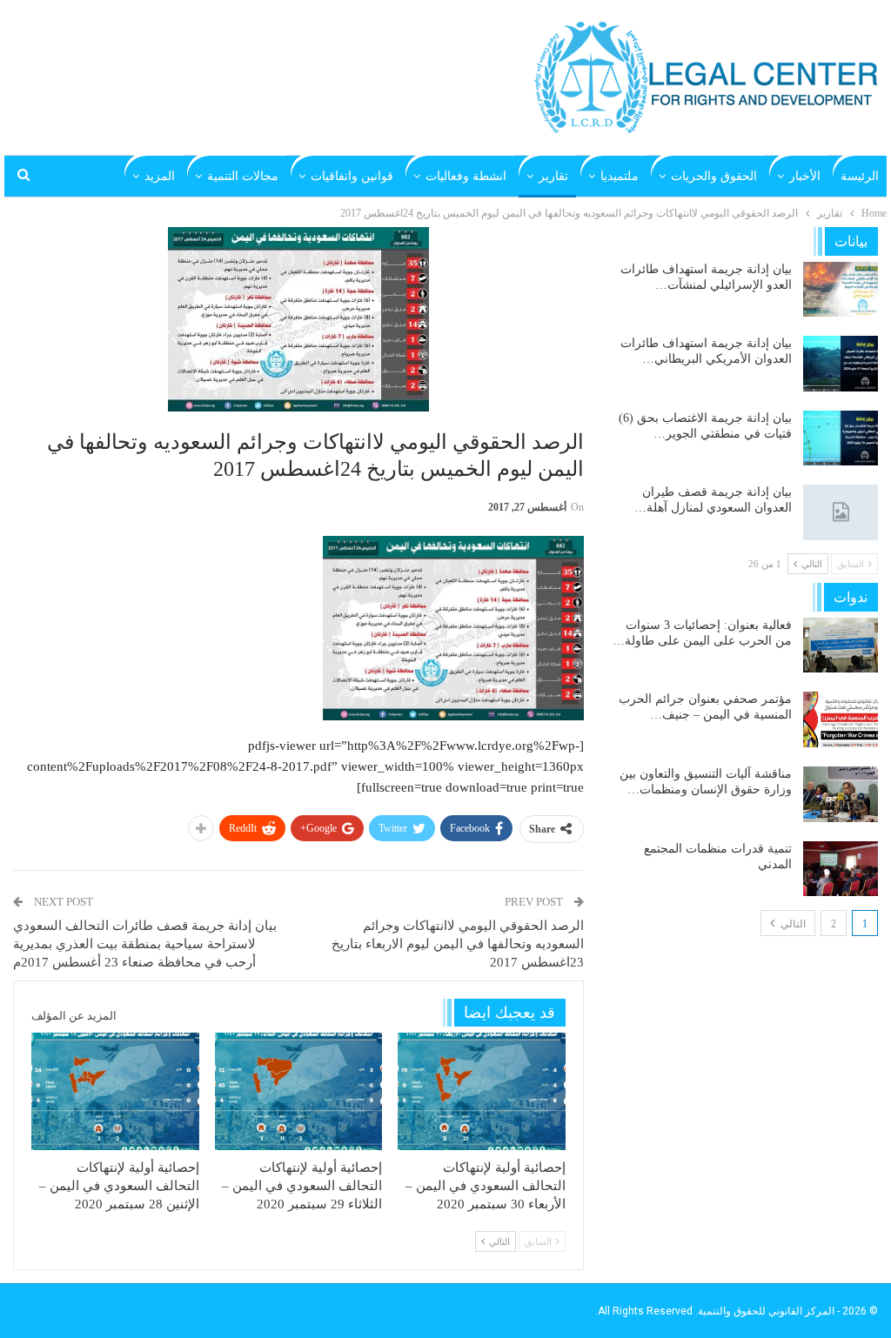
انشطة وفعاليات (465, 176)
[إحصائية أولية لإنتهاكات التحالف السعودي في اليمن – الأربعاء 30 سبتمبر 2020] (482, 1091)
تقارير (553, 176)
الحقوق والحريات (714, 176)
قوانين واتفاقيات (352, 176)
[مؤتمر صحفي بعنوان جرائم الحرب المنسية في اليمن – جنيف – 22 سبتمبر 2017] (840, 719)
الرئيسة (860, 176)
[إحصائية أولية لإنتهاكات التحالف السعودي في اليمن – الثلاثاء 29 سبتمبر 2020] (299, 1091)
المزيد (159, 176)
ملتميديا (619, 176)
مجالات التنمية (242, 176)
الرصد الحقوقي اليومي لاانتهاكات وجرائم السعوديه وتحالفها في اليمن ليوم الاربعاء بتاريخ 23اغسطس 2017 (458, 944)
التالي (792, 924)
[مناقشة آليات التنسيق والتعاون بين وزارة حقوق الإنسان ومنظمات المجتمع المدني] (840, 794)
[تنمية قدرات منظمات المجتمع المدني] (840, 869)
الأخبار (805, 176)
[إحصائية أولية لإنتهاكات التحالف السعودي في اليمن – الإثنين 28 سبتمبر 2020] (115, 1091)
